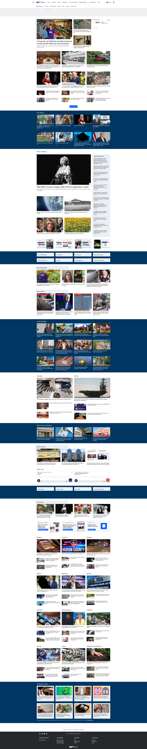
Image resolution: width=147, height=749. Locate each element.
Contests (67, 6)
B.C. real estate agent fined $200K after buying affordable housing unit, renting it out (72, 464)
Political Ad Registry (60, 742)
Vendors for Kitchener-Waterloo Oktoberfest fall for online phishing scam (101, 335)
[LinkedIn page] (46, 733)
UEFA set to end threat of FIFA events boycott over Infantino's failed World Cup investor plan (51, 675)
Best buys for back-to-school (61, 143)
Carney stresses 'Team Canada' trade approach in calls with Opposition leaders (51, 595)
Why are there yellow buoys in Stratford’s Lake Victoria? (81, 368)
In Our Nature (41, 489)
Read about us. (90, 720)
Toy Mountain (73, 6)
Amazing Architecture (99, 489)
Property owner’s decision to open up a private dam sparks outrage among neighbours (64, 335)
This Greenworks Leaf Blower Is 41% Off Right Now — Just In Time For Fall (64, 698)
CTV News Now (92, 2)
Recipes (58, 260)
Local (48, 2)
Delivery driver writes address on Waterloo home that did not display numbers (45, 335)
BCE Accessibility (42, 740)
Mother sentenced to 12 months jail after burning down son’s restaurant (45, 351)
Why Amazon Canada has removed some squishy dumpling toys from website (48, 285)
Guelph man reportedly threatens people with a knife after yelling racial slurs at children (73, 66)
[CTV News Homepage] (40, 2)
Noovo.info (94, 740)
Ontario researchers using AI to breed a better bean (100, 351)
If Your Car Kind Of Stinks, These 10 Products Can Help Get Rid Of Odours (45, 698)
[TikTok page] (42, 733)
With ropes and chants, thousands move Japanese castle (98, 627)
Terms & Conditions (60, 741)
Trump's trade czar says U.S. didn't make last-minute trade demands (47, 590)
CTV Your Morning (73, 2)
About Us (65, 729)
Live (99, 2)
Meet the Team (53, 6)
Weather (47, 6)
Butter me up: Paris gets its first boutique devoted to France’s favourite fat (101, 638)
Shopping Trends (83, 2)
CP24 (75, 740)
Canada (54, 2)
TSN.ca (75, 742)
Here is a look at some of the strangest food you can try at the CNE (81, 516)
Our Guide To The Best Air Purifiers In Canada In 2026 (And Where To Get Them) (82, 698)
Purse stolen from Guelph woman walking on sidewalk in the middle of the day (77, 92)
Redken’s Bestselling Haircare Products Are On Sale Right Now (101, 697)
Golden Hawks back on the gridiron (45, 143)
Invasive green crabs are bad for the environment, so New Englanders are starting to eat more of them (102, 674)
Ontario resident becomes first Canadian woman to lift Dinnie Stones (82, 335)
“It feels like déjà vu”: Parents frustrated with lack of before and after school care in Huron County (77, 565)
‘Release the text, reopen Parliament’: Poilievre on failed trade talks (52, 602)
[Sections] (33, 2)
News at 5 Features (42, 254)
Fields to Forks (59, 489)
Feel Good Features (42, 260)
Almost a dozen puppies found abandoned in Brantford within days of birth (82, 352)
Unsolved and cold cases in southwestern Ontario (48, 233)
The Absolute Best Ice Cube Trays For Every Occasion (83, 714)
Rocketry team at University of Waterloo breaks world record (49, 213)
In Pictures (64, 2)
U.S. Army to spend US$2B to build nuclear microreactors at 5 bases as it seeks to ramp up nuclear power (52, 638)
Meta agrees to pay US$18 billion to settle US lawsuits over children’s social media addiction (77, 602)
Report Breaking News (99, 260)
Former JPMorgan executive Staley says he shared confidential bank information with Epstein (73, 590)
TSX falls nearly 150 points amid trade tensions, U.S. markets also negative (77, 595)
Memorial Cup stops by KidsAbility (63, 125)
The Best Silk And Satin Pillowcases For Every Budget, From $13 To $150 (63, 715)
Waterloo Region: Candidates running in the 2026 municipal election (45, 439)
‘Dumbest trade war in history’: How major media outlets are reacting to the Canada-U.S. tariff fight (98, 464)
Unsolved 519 (78, 254)
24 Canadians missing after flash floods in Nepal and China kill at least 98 (82, 31)
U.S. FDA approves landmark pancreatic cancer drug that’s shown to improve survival (98, 590)
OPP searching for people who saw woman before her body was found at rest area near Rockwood (64, 352)
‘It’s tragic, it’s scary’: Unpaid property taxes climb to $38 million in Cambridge (45, 368)
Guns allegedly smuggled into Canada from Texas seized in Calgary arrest (54, 399)
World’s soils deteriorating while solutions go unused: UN (97, 663)
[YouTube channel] (44, 733)
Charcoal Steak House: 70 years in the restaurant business (75, 213)
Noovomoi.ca (94, 741)
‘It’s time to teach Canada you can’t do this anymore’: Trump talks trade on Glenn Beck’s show (101, 144)
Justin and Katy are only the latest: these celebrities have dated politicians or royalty (101, 516)
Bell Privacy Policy (60, 740)
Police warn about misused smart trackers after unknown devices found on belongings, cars (63, 368)
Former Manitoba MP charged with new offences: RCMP (61, 403)
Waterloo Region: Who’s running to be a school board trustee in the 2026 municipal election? (64, 439)
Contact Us (70, 729)
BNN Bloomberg (77, 741)
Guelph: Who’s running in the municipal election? (80, 439)
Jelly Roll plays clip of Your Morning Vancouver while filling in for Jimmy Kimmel (72, 627)
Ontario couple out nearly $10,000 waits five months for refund (73, 285)
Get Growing (59, 254)
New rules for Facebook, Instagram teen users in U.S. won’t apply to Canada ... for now (48, 627)
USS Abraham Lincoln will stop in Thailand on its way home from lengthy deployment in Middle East (90, 400)
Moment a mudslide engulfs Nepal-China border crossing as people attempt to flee (101, 313)
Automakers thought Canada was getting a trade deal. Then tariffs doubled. (73, 663)
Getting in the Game (98, 254)
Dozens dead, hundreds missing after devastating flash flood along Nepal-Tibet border (45, 313)
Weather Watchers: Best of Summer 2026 (73, 233)
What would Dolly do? (79, 125)
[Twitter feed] (39, 733)
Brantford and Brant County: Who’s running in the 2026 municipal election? (101, 439)
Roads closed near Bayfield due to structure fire (73, 553)
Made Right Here (79, 260)
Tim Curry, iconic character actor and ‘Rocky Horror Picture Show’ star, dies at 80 (102, 92)
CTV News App (75, 729)
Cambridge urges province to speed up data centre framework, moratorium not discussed (102, 99)
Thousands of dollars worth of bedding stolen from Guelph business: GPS (51, 566)
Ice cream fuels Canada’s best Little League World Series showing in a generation (52, 668)
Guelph (58, 6)
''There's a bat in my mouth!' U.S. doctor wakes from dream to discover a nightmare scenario (82, 144)
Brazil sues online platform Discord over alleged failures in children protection (52, 632)
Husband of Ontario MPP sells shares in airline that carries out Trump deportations (101, 559)
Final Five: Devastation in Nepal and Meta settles (101, 126)
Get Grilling (77, 489)
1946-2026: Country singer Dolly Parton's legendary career (63, 187)
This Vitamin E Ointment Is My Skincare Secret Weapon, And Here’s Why (101, 715)
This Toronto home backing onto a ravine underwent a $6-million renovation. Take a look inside (44, 516)
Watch (58, 2)
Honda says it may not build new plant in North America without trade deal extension (77, 668)
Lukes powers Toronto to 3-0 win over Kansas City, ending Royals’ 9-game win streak (48, 663)
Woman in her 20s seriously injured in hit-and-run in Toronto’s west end (98, 554)
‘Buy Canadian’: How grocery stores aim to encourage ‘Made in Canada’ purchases (46, 464)
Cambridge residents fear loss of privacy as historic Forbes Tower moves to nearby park (100, 368)
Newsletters (81, 729)
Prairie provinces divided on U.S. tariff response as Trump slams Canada (52, 99)
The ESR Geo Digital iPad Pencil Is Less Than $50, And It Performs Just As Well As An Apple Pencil (45, 715)
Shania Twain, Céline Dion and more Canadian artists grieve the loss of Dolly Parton (77, 632)
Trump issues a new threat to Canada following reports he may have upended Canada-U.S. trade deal (64, 313)
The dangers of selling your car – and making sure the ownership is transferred (45, 127)
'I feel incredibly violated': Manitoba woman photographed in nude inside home (82, 313)
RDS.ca (93, 742)
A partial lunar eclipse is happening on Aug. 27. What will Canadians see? (52, 92)
